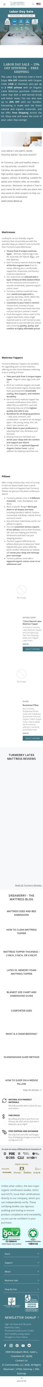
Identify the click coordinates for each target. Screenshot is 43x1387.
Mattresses (8, 232)
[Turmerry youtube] (23, 1345)
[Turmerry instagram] (11, 1345)
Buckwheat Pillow (31, 705)
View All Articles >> (32, 1090)
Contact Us (21, 1360)
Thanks (7, 808)
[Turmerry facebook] (5, 1345)
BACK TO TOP (21, 1381)
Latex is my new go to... (18, 771)
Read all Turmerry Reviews (28, 885)
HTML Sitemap (24, 1369)
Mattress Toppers (12, 357)
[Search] (33, 4)
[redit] (29, 1346)
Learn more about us (11, 200)
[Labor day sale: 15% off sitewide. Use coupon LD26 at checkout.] (21, 26)
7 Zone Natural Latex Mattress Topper (32, 622)
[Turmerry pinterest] (17, 1345)
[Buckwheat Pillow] (10, 720)
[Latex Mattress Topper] (10, 633)
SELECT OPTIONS (33, 649)
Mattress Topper (29, 617)
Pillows (6, 476)
